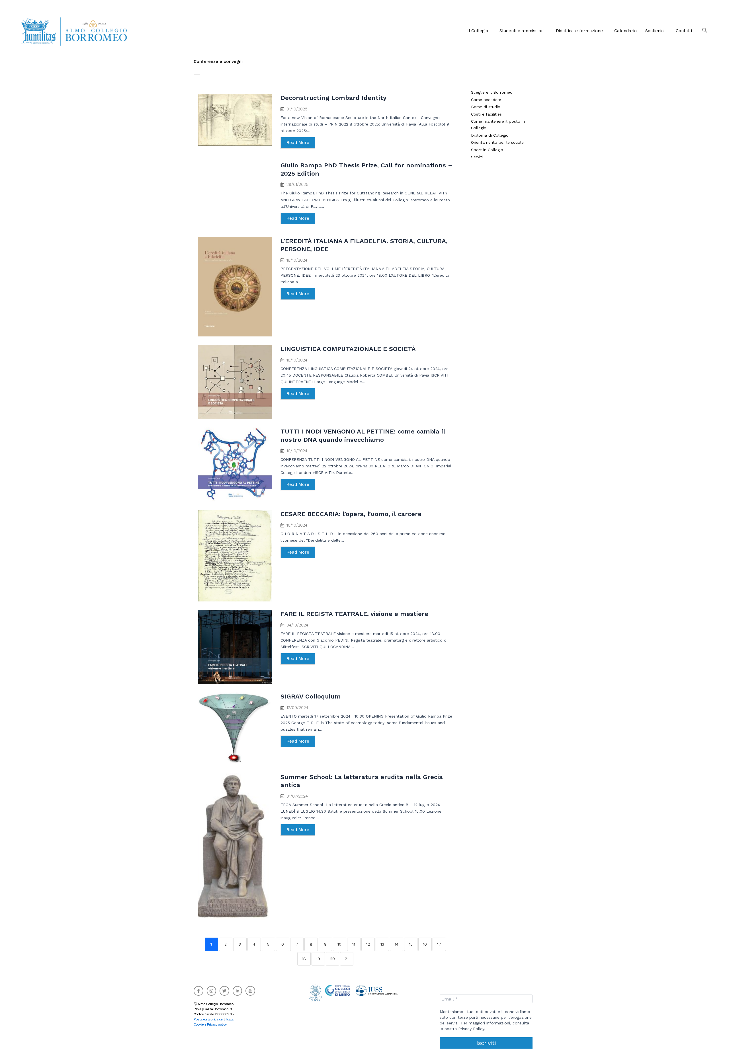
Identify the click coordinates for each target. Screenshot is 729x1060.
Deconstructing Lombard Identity (333, 97)
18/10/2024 (296, 260)
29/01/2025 (297, 184)
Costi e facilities (486, 114)
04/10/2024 (297, 625)
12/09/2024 (297, 708)
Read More (297, 142)
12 (368, 944)
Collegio (495, 149)
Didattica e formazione (579, 30)
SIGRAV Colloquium (310, 696)
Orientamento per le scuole (497, 142)
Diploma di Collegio (490, 135)
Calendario (625, 30)
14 (396, 944)
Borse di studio (485, 106)
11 (353, 944)
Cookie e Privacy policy (210, 1024)
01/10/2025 (297, 109)
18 (304, 958)
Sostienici (654, 30)
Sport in (479, 149)
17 (439, 944)
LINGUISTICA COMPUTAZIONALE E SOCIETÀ (348, 348)
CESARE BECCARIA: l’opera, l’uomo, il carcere (350, 513)
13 (382, 944)
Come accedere (486, 99)
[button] (479, 31)
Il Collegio (477, 30)
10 (339, 944)
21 (347, 958)
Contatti (684, 30)
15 (411, 944)
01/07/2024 (297, 796)
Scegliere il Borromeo (492, 92)
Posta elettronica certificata (213, 1019)
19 (318, 958)
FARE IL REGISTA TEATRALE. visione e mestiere (354, 613)
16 (425, 944)
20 (332, 958)
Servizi (477, 157)
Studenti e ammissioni (521, 30)
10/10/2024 (296, 451)
